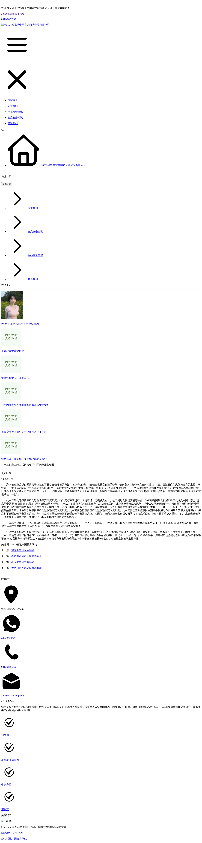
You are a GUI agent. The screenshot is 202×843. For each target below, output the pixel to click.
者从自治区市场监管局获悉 (26, 556)
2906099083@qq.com (12, 13)
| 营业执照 (17, 832)
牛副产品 (6, 784)
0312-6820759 (8, 19)
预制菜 (5, 809)
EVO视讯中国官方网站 (52, 165)
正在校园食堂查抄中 (12, 350)
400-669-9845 (8, 638)
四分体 (5, 735)
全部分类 (7, 184)
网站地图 (6, 832)
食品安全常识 (75, 165)
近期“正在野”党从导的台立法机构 (20, 323)
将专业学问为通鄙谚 (22, 550)
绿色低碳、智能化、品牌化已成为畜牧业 (24, 459)
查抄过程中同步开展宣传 (15, 377)
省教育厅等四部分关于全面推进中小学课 (24, 432)
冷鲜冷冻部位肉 (10, 760)
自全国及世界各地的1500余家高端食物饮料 (25, 404)
